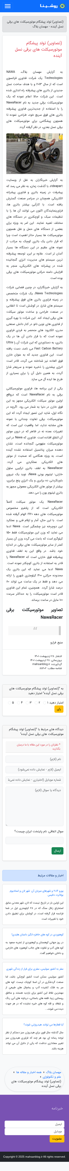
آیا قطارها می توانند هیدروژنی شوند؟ (43, 1025)
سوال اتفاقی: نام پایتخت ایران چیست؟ (38, 831)
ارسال (57, 850)
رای (59, 709)
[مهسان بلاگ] (52, 6)
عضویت (57, 1138)
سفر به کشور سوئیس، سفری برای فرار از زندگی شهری (34, 969)
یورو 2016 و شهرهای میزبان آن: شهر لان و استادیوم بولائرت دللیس (36, 893)
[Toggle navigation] (7, 6)
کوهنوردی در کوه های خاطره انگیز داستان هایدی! (37, 935)
